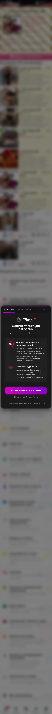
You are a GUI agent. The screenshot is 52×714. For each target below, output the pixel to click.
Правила (35, 403)
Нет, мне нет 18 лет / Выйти (26, 397)
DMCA (43, 403)
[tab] (9, 309)
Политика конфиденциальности (18, 403)
